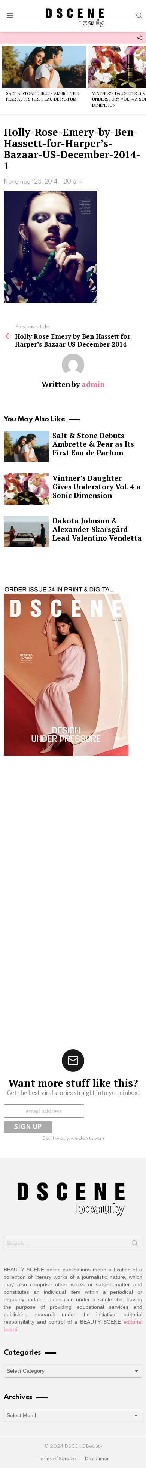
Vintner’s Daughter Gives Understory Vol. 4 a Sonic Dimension (96, 486)
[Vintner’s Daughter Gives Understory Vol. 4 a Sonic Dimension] (26, 489)
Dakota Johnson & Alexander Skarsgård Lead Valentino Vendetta (97, 529)
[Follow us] (139, 38)
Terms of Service (56, 1458)
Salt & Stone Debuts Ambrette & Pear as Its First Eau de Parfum (43, 96)
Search (134, 1245)
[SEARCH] (139, 16)
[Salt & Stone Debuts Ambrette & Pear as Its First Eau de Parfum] (44, 67)
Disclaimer (97, 1458)
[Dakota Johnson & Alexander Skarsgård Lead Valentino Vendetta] (26, 531)
